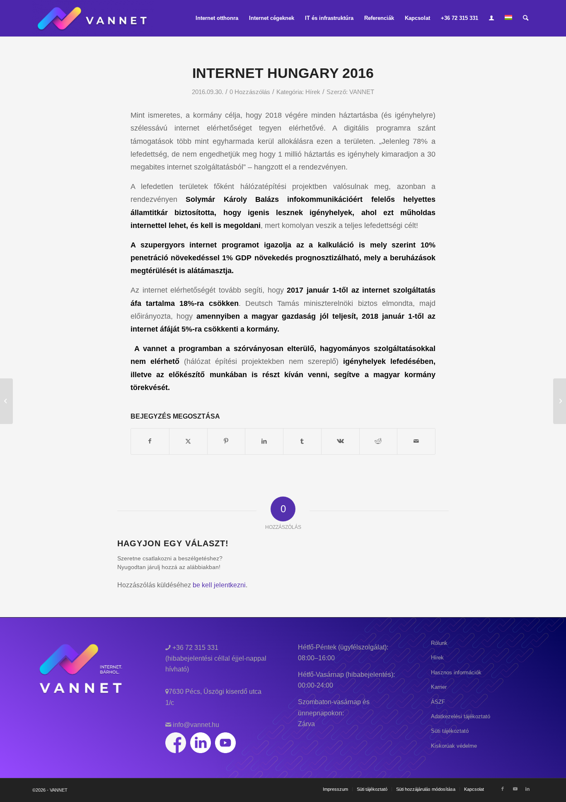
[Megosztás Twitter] (188, 441)
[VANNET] (93, 18)
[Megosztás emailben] (416, 441)
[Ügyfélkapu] (491, 18)
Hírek (312, 92)
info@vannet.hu (195, 724)
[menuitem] (217, 18)
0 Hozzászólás (250, 92)
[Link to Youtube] (515, 789)
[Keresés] (526, 18)
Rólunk (439, 643)
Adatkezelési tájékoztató (460, 716)
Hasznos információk (456, 672)
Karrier (439, 687)
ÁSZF (438, 702)
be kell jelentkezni (219, 585)
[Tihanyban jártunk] (6, 401)
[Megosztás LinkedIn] (264, 441)
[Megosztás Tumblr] (302, 441)
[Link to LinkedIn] (527, 789)
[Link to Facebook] (502, 789)
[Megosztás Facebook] (150, 441)
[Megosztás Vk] (340, 441)
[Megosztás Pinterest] (226, 441)
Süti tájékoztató (450, 731)
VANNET (361, 92)
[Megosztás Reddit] (378, 441)
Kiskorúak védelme (454, 746)
